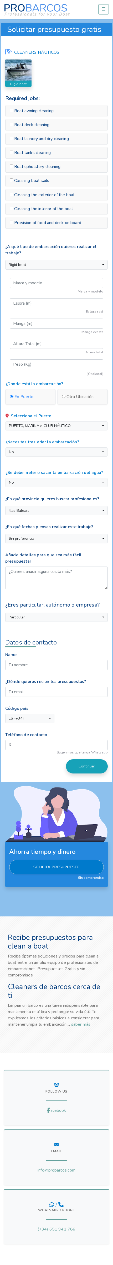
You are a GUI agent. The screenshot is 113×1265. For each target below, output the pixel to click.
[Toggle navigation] (103, 9)
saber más (80, 1024)
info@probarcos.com (56, 1170)
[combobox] (56, 264)
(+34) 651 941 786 (57, 1229)
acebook (58, 1110)
